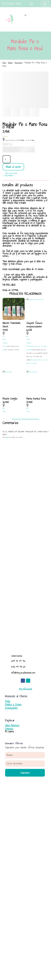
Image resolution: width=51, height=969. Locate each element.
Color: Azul (5, 346)
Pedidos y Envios (13, 704)
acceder (7, 437)
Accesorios (18, 62)
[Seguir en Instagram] (28, 681)
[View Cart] (31, 3)
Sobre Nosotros (12, 725)
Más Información (25, 689)
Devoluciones (11, 708)
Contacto (9, 729)
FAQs (7, 701)
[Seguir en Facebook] (23, 681)
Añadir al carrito (13, 167)
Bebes (10, 62)
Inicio (4, 62)
